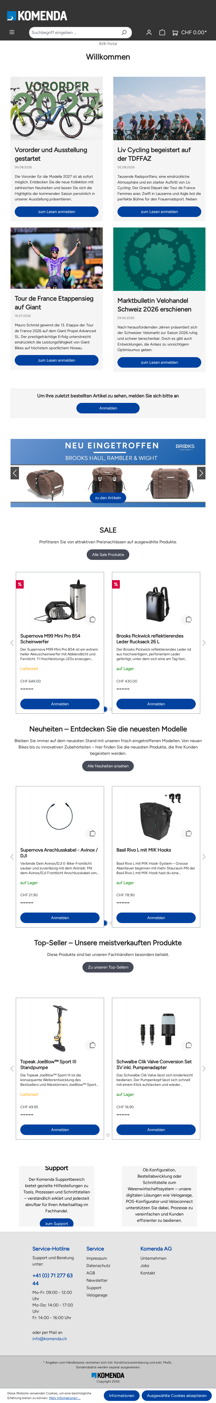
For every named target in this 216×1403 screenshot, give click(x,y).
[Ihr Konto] (149, 32)
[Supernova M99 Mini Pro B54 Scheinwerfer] (60, 602)
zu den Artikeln (108, 497)
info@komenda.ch (49, 1338)
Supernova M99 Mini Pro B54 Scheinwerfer (50, 639)
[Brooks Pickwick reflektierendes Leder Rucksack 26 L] (156, 602)
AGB (90, 1272)
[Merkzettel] (162, 32)
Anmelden (108, 408)
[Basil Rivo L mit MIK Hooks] (156, 817)
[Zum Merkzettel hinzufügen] (90, 619)
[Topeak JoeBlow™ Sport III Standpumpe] (60, 1028)
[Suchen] (124, 32)
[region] (108, 643)
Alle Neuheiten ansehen (108, 766)
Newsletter (96, 1280)
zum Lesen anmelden (56, 211)
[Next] (197, 473)
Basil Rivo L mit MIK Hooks (143, 850)
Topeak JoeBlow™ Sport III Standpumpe (48, 1064)
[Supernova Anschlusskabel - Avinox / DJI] (60, 817)
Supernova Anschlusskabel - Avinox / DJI (59, 853)
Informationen (121, 1395)
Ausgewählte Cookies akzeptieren (177, 1395)
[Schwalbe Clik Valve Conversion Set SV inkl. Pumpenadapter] (156, 1028)
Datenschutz (98, 1265)
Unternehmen (153, 1258)
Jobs (144, 1265)
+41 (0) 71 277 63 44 (52, 1279)
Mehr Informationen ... (65, 1398)
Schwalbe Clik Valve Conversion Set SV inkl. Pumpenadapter (154, 1064)
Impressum (96, 1258)
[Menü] (11, 32)
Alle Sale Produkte (108, 554)
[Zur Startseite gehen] (36, 16)
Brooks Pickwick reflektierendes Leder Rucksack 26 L (149, 639)
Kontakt (147, 1272)
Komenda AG (156, 1248)
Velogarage (96, 1295)
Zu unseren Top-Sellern (108, 967)
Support (93, 1287)
